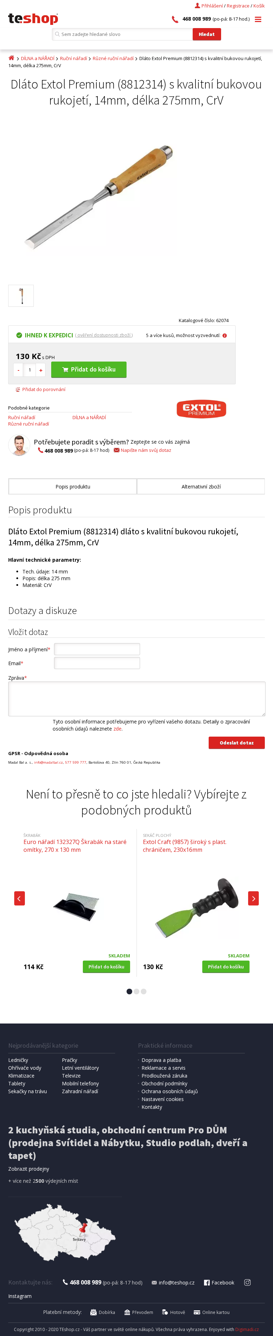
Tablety (16, 1083)
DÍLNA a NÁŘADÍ (37, 58)
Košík (259, 5)
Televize (71, 1075)
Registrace (238, 5)
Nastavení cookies (162, 1099)
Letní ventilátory (80, 1067)
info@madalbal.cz (48, 762)
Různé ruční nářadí (113, 58)
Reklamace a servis (163, 1067)
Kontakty (151, 1106)
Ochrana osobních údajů (169, 1091)
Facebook (223, 1282)
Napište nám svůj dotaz (146, 450)
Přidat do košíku (93, 369)
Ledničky (18, 1060)
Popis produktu (72, 486)
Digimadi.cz (247, 1329)
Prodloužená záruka (164, 1075)
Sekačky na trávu (27, 1091)
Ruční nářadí (73, 58)
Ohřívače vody (24, 1067)
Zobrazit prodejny (28, 1168)
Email (15, 663)
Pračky (69, 1060)
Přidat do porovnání (43, 389)
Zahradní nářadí (80, 1091)
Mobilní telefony (80, 1083)
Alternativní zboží (201, 486)
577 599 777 (75, 762)
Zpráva (17, 677)
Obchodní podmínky (164, 1083)
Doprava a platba (161, 1060)
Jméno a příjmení (29, 649)
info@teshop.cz (176, 1282)
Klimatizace (21, 1075)
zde (117, 728)
